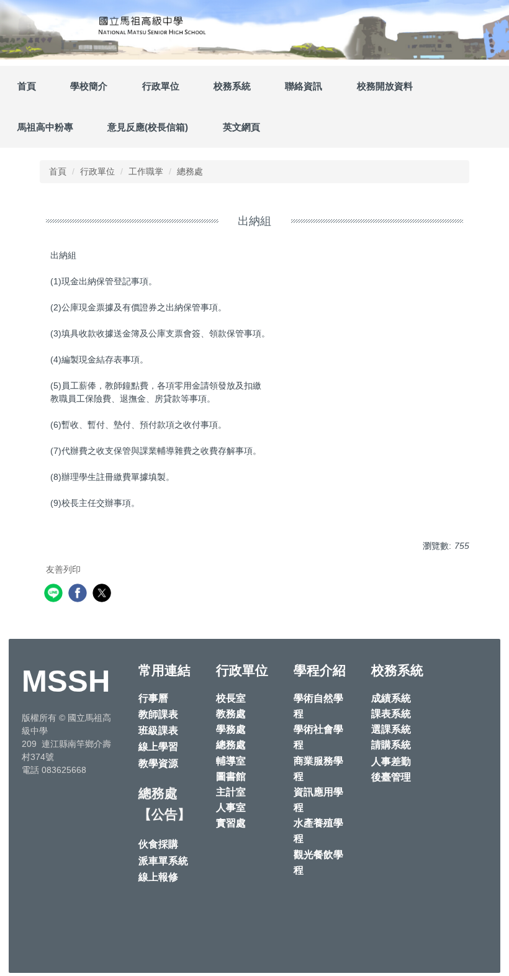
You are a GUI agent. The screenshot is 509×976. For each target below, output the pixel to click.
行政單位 (97, 171)
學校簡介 (88, 86)
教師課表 (158, 714)
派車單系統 (163, 861)
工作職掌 (145, 171)
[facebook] (79, 594)
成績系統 (391, 698)
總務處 (190, 171)
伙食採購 (158, 844)
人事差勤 (391, 761)
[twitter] (103, 594)
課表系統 (391, 713)
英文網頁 (241, 127)
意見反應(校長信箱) (147, 127)
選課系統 (391, 729)
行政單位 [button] (160, 86)
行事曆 (153, 698)
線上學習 (158, 746)
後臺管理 (391, 777)
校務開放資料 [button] (385, 86)
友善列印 (63, 569)
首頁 (26, 86)
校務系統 (232, 86)
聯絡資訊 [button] (303, 86)
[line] (55, 594)
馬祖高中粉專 (45, 127)
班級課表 (158, 730)
